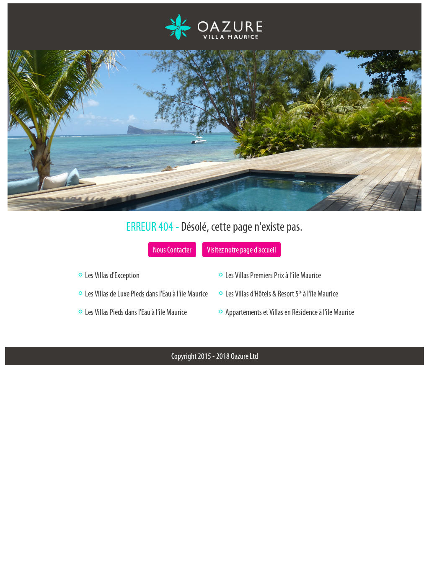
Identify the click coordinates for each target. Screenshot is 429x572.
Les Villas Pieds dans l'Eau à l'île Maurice (136, 312)
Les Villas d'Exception (112, 275)
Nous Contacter (172, 250)
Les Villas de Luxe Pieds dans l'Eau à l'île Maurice (146, 294)
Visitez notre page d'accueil (241, 250)
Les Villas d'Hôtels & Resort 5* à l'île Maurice (281, 294)
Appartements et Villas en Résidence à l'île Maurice (289, 312)
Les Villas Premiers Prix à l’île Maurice (273, 275)
